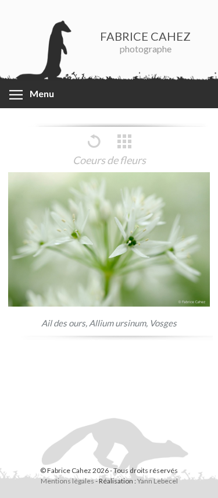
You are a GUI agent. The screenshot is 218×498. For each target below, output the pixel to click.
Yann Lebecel (157, 480)
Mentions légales (67, 480)
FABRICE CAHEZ (145, 36)
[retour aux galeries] (93, 147)
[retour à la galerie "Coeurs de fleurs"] (124, 147)
